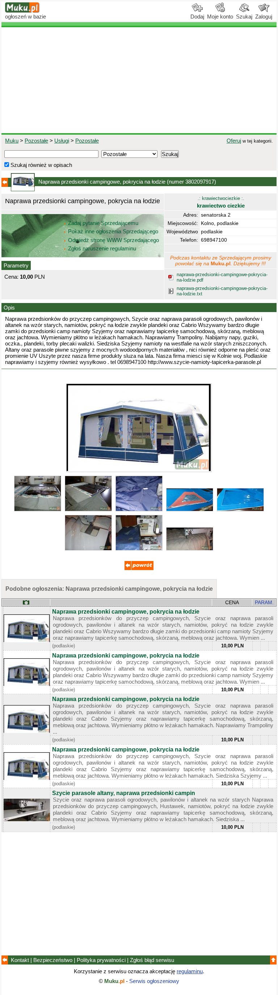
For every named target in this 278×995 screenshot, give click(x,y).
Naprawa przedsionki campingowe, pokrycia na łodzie (125, 612)
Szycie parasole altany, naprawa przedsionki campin (123, 793)
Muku (11, 141)
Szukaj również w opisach (40, 165)
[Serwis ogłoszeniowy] (22, 11)
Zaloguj (263, 16)
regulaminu (190, 971)
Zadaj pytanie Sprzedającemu (103, 223)
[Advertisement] (139, 80)
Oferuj (234, 141)
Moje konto (220, 16)
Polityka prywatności (101, 960)
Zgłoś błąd (152, 960)
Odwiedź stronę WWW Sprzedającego (113, 240)
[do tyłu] (139, 568)
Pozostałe (36, 141)
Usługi (61, 141)
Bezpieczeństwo (52, 960)
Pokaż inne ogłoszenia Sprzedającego (113, 231)
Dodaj (197, 16)
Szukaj (244, 16)
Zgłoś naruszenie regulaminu (101, 248)
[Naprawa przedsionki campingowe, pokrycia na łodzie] (139, 470)
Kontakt (20, 960)
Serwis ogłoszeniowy (154, 981)
